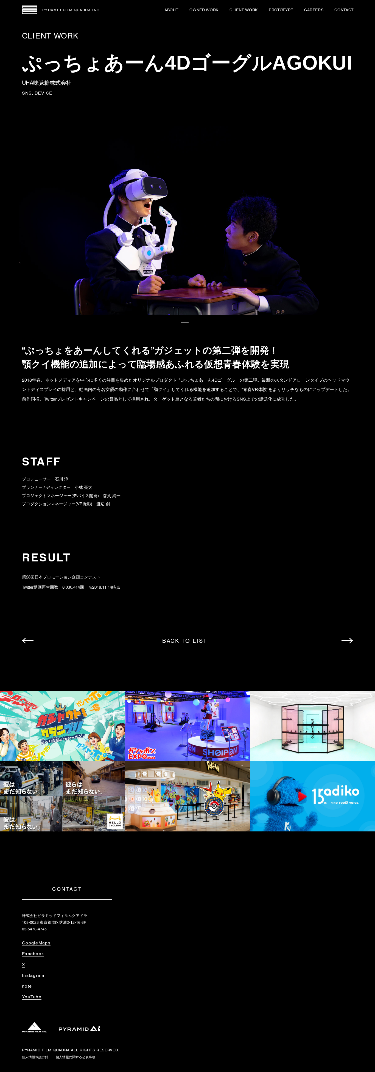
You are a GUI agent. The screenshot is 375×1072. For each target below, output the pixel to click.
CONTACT (344, 10)
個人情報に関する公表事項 (75, 1057)
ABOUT (171, 10)
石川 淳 (61, 479)
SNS (27, 93)
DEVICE (43, 93)
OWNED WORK (203, 10)
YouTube (31, 997)
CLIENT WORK (244, 10)
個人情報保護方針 (35, 1057)
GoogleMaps (36, 943)
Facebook (33, 954)
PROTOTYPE (281, 10)
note (27, 986)
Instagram (33, 975)
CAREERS (314, 10)
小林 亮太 (83, 487)
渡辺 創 (103, 503)
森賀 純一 (112, 495)
